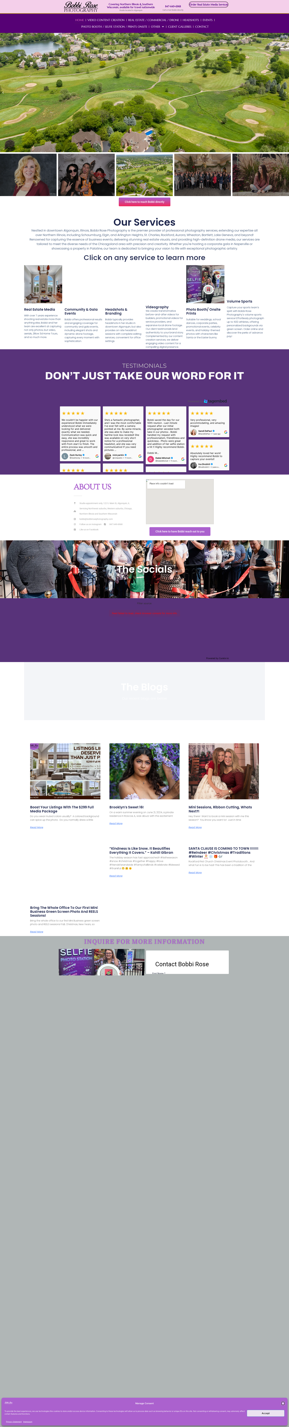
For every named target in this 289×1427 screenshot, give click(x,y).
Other (155, 26)
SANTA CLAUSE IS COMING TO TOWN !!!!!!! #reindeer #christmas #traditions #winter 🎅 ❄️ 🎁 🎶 (223, 852)
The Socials (144, 569)
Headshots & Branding (116, 311)
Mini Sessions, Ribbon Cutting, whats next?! (220, 809)
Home (79, 20)
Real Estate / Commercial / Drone (153, 20)
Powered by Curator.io (217, 658)
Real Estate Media (39, 309)
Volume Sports (239, 301)
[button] (282, 1403)
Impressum (27, 1422)
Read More (36, 827)
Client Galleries (179, 26)
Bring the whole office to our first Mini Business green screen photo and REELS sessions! (64, 911)
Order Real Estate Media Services (209, 4)
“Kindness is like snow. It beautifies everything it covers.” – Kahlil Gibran (141, 850)
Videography (157, 307)
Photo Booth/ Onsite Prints (203, 311)
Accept (266, 1413)
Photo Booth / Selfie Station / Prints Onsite (114, 26)
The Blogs (144, 687)
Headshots (191, 20)
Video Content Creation (106, 20)
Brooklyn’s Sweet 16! (126, 807)
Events (208, 20)
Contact (202, 26)
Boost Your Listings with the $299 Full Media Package (62, 809)
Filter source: (144, 603)
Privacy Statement (14, 1422)
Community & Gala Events (81, 311)
